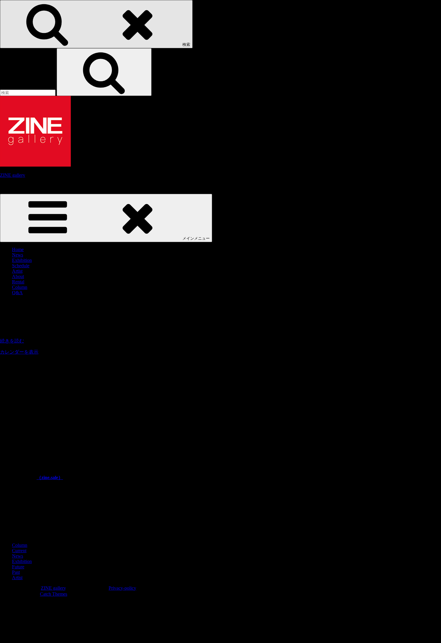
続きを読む (12, 340)
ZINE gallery (12, 175)
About (18, 276)
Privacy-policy (122, 588)
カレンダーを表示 (19, 351)
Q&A (17, 292)
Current (19, 550)
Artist (17, 271)
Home (18, 249)
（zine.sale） (50, 477)
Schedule (20, 265)
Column (19, 287)
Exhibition (22, 260)
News (17, 254)
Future (18, 566)
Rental (18, 281)
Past (16, 572)
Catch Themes (53, 594)
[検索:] (28, 92)
